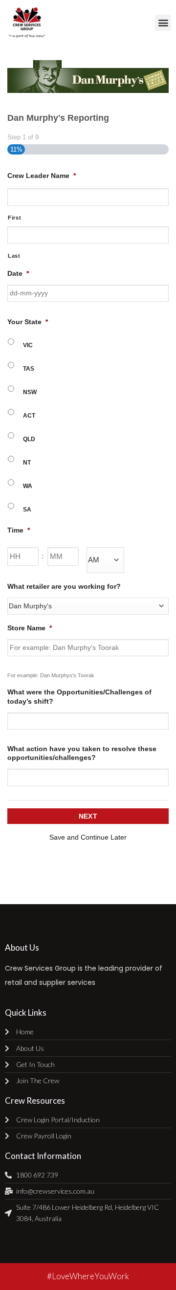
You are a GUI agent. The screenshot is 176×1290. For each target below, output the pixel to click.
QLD (29, 439)
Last (14, 256)
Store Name (29, 628)
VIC (28, 345)
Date (18, 273)
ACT (29, 415)
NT (27, 462)
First (14, 218)
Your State (27, 322)
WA (27, 486)
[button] (163, 23)
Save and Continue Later (88, 837)
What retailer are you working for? (64, 586)
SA (27, 509)
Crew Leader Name (41, 175)
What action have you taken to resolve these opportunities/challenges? (81, 753)
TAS (28, 368)
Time (18, 530)
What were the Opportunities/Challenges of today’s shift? (79, 696)
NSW (30, 392)
